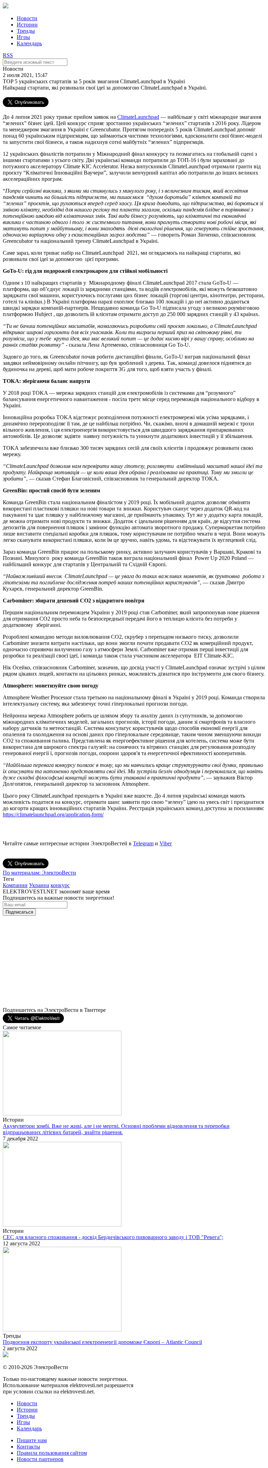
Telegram (143, 843)
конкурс (60, 885)
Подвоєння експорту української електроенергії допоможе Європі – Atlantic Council (102, 1342)
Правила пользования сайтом (52, 1453)
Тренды (26, 31)
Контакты (28, 1447)
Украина (39, 885)
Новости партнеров (40, 1459)
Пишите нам (32, 1440)
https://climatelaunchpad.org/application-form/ (53, 814)
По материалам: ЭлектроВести (39, 873)
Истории (27, 25)
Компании (15, 885)
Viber (165, 843)
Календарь (29, 43)
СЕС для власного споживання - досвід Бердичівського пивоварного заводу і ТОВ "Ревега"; (113, 1237)
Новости (27, 18)
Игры (23, 37)
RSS (8, 55)
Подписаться (19, 912)
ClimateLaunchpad (138, 117)
